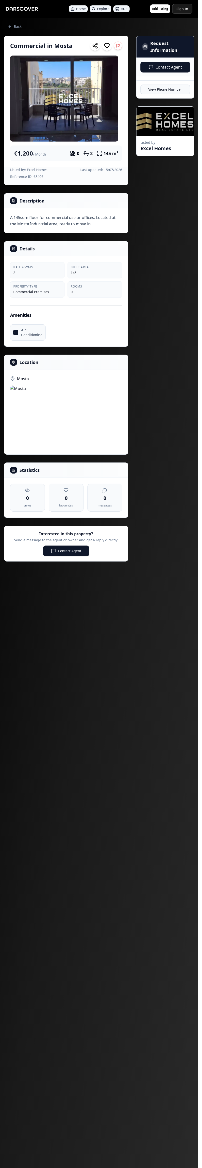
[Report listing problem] (118, 46)
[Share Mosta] (95, 46)
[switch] (107, 46)
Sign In (182, 8)
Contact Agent (69, 550)
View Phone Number (165, 89)
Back (17, 26)
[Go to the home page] (22, 8)
